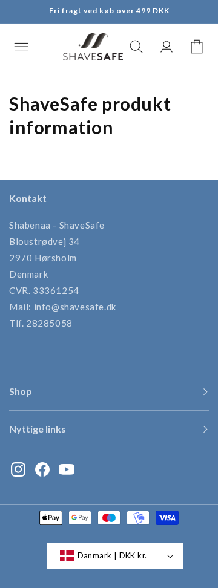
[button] (21, 47)
